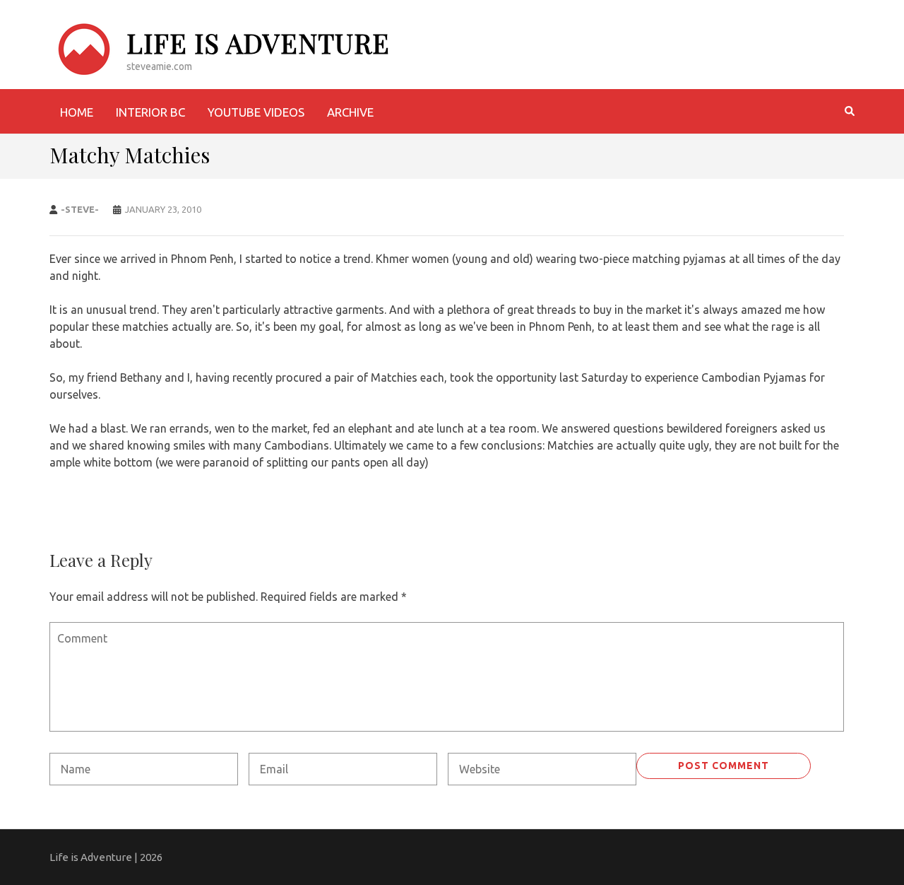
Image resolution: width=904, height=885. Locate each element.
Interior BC (150, 112)
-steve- (80, 209)
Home (76, 112)
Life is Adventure (258, 43)
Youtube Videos (256, 112)
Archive (350, 112)
